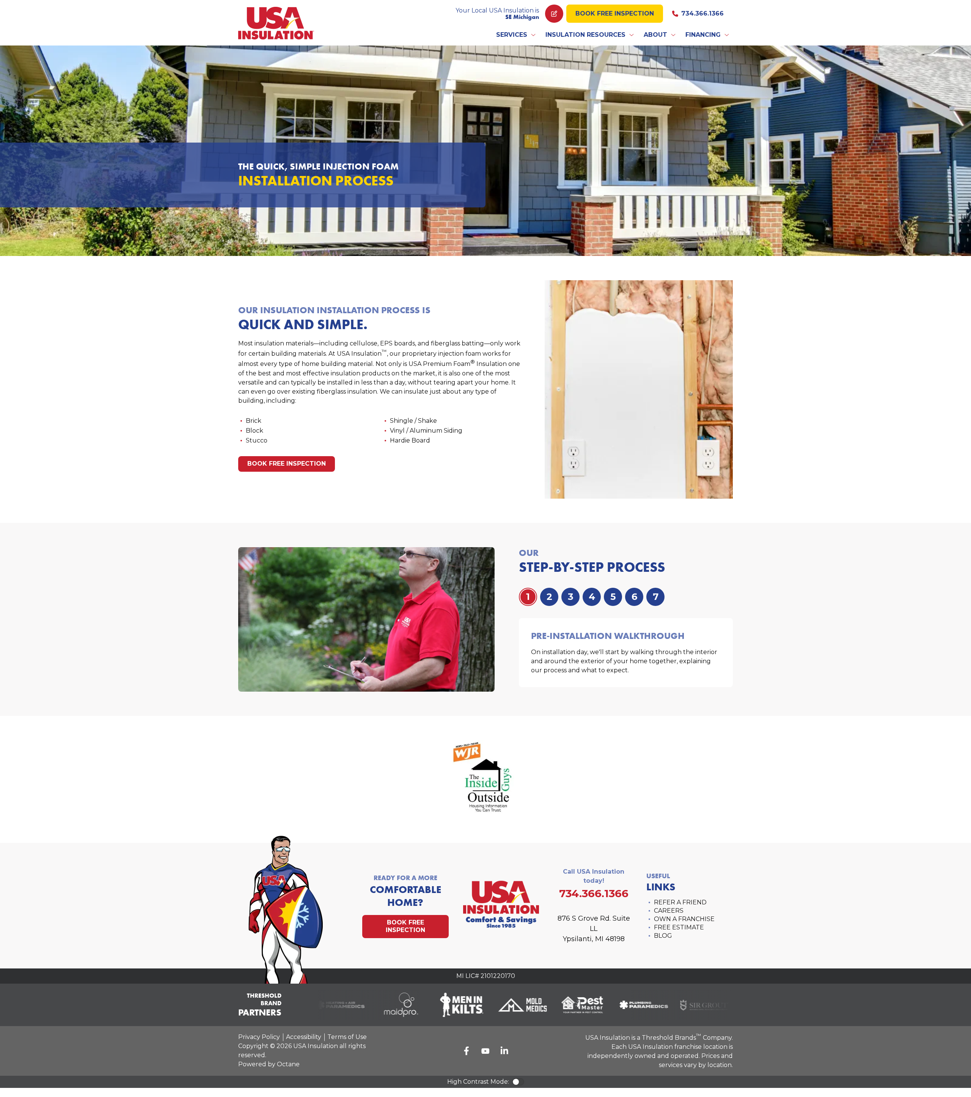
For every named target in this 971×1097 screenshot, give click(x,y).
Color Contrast (518, 1082)
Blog (663, 935)
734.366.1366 (702, 13)
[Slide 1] (549, 597)
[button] (516, 35)
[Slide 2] (570, 597)
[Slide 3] (592, 597)
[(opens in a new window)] (327, 1005)
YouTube (485, 1050)
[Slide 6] (655, 597)
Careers (668, 910)
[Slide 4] (613, 597)
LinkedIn (504, 1050)
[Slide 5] (634, 597)
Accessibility (303, 1037)
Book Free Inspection (614, 13)
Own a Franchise (684, 919)
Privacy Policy (259, 1037)
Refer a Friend (680, 902)
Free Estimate (679, 927)
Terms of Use (347, 1037)
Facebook (466, 1050)
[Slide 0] (528, 597)
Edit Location (554, 14)
